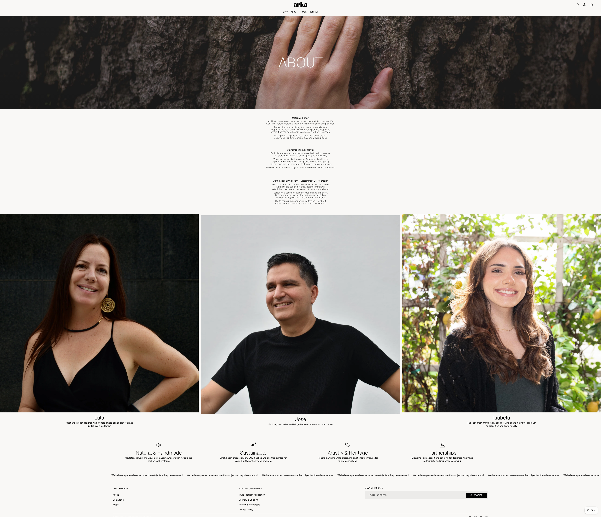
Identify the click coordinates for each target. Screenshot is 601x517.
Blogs (115, 504)
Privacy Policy (246, 509)
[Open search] (577, 4)
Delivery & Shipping (248, 499)
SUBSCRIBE (476, 495)
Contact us (118, 499)
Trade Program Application (252, 494)
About (116, 494)
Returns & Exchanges (249, 504)
